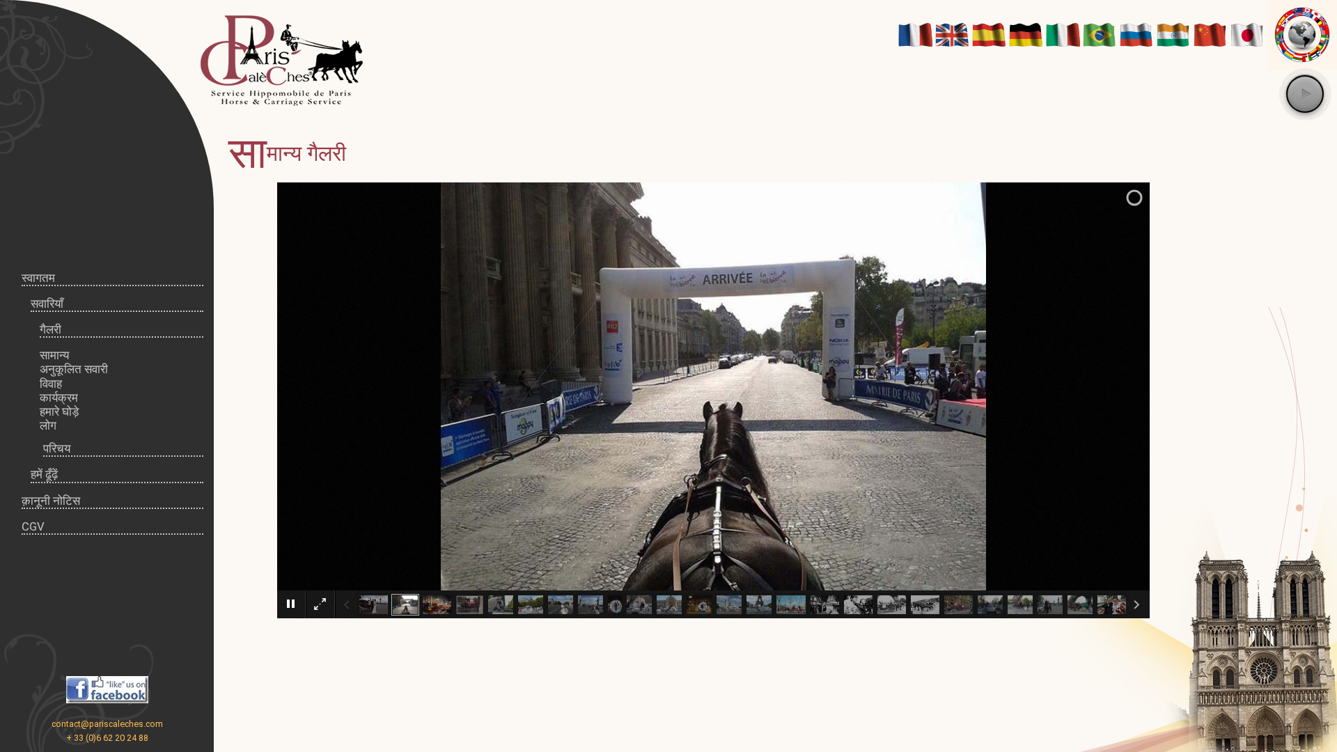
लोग (48, 425)
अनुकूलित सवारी (74, 369)
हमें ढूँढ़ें (44, 474)
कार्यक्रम (59, 398)
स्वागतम (38, 278)
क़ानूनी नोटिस (51, 501)
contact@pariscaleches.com (107, 724)
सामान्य (54, 355)
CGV (33, 526)
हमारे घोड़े (59, 411)
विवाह (51, 384)
